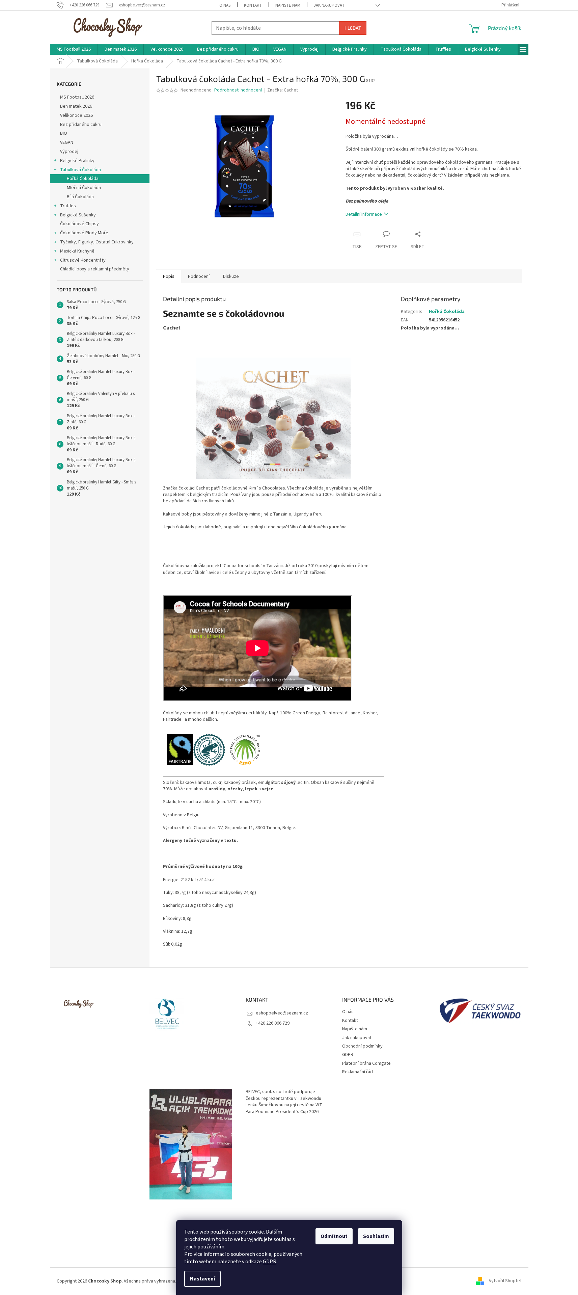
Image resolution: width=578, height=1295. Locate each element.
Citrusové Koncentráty (83, 260)
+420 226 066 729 (273, 1023)
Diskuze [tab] (231, 276)
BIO (63, 133)
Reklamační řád (357, 1071)
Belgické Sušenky (78, 215)
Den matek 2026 (76, 106)
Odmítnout (334, 1236)
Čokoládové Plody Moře (84, 233)
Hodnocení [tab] (199, 276)
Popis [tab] (168, 276)
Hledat (353, 28)
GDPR (269, 1261)
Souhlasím (376, 1236)
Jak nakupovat (329, 5)
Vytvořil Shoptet (505, 1281)
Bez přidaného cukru (81, 124)
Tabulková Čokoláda (80, 169)
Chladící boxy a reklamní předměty (94, 269)
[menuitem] (74, 49)
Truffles (68, 206)
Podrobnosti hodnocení (238, 90)
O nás (224, 5)
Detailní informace (364, 214)
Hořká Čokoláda (83, 178)
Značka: (282, 90)
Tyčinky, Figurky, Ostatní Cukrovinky (97, 242)
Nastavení (202, 1279)
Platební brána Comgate (366, 1063)
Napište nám (287, 5)
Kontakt (253, 5)
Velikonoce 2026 (76, 115)
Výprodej (69, 151)
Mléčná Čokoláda (84, 187)
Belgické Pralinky (77, 160)
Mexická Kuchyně (77, 251)
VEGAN (66, 142)
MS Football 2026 (77, 97)
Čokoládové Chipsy (79, 223)
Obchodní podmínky (362, 1046)
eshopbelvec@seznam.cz (282, 1013)
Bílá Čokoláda (80, 196)
